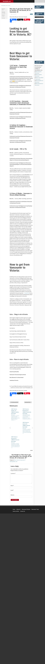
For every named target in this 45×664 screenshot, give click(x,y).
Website (12, 495)
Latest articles (16, 511)
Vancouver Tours (35, 509)
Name (12, 485)
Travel (9, 5)
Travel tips (3, 18)
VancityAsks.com (7, 1)
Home (14, 509)
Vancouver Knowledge (3, 12)
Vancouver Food (3, 9)
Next (32, 428)
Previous (10, 428)
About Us (18, 509)
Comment (13, 473)
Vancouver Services (3, 15)
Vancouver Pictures (26, 509)
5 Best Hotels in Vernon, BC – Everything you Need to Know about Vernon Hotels (27, 426)
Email (12, 490)
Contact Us (26, 293)
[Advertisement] (39, 42)
